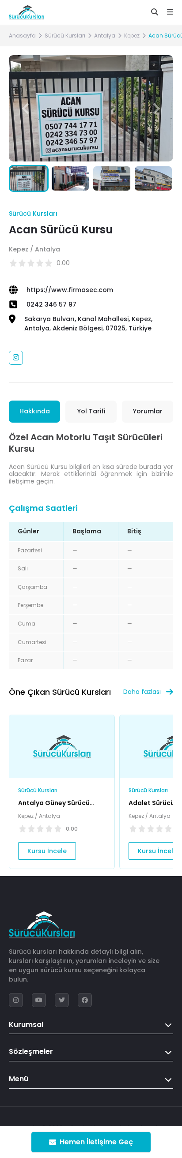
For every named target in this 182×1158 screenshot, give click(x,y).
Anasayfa (22, 35)
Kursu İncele (47, 851)
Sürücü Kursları (65, 35)
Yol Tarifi (91, 411)
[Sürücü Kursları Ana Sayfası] (26, 12)
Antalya (104, 35)
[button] (156, 108)
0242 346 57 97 (51, 304)
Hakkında (34, 411)
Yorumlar (148, 411)
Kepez (132, 35)
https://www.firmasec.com (70, 289)
